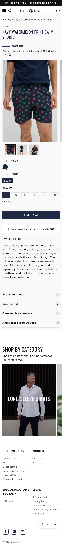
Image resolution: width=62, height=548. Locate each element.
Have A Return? (11, 475)
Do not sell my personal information (45, 511)
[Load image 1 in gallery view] (10, 149)
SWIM (8, 180)
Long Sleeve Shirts (29, 398)
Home (6, 19)
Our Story (37, 458)
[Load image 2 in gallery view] (22, 149)
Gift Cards (8, 501)
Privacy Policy (40, 501)
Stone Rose (16, 542)
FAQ (5, 462)
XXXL (7, 201)
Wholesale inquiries (13, 479)
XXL (54, 195)
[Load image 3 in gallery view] (34, 149)
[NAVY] (5, 166)
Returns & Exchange (14, 471)
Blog (34, 462)
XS (6, 195)
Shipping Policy (41, 497)
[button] (4, 10)
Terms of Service (42, 505)
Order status (10, 466)
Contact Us (9, 458)
